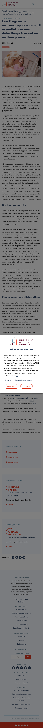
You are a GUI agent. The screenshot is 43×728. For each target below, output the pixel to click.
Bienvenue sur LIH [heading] (21, 349)
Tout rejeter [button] (26, 386)
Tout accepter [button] (11, 386)
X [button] (40, 337)
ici (17, 376)
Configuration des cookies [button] (23, 380)
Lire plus (8, 380)
